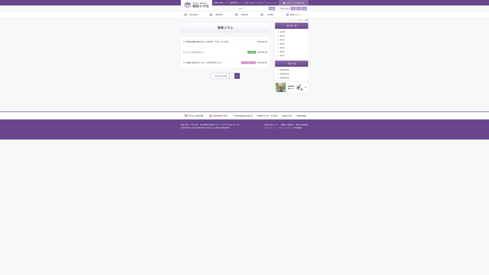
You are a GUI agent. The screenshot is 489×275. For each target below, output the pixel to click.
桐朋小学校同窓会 (302, 125)
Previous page (221, 76)
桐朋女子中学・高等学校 (268, 116)
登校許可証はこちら (271, 125)
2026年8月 (284, 70)
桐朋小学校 (287, 116)
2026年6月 (284, 78)
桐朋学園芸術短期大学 (244, 116)
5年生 (282, 40)
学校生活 (244, 14)
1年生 (282, 56)
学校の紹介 (193, 14)
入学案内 (270, 14)
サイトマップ (271, 3)
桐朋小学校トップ (221, 3)
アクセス (260, 3)
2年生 (282, 52)
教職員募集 (298, 128)
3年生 (252, 52)
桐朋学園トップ (236, 3)
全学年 (282, 32)
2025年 (300, 20)
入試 (248, 63)
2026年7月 (284, 74)
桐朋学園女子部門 (220, 116)
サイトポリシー (270, 128)
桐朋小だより (295, 14)
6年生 (282, 36)
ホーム (291, 20)
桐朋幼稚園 (301, 116)
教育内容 (219, 14)
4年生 (282, 44)
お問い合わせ (249, 3)
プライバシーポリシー (286, 128)
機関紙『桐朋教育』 (288, 125)
